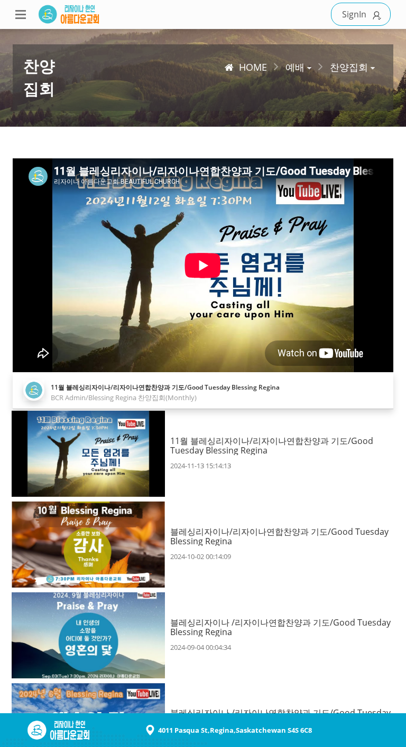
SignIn (354, 14)
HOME (253, 67)
